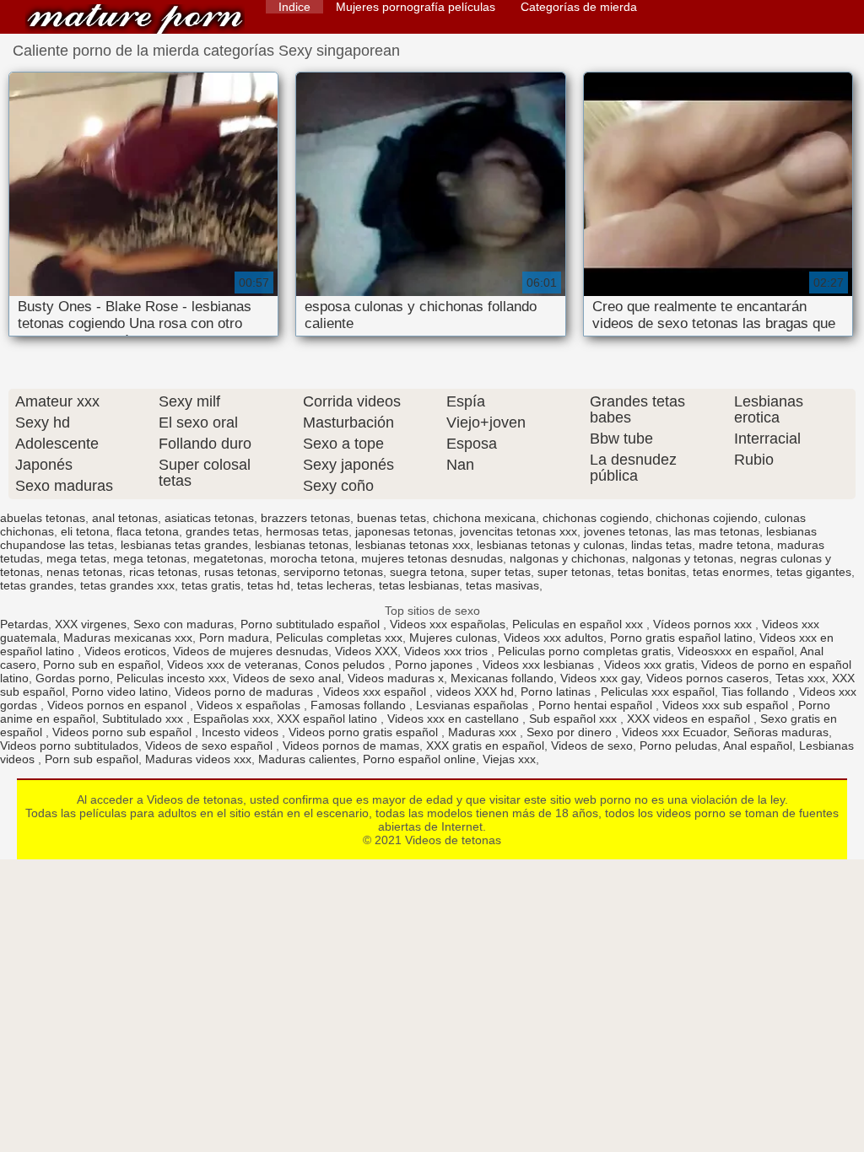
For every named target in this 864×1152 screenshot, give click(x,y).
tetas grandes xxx (127, 585)
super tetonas (574, 572)
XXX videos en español (690, 718)
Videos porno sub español (123, 732)
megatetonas (228, 558)
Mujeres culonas (453, 637)
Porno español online (419, 759)
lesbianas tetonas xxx (412, 545)
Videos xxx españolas (447, 624)
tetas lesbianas (419, 585)
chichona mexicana (484, 518)
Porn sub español (91, 759)
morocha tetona (312, 558)
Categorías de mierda (579, 6)
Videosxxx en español (736, 651)
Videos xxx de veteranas (232, 664)
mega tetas (76, 558)
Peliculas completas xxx (339, 637)
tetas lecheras (334, 585)
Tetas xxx (800, 678)
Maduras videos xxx (198, 759)
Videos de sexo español (210, 745)
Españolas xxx (231, 718)
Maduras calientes (307, 759)
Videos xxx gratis (649, 664)
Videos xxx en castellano (454, 718)
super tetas (501, 572)
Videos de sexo (592, 745)
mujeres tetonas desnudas (432, 558)
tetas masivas (502, 585)
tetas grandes (36, 585)
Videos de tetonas (135, 19)
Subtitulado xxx (144, 718)
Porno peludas (678, 745)
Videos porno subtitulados (69, 745)
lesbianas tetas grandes (184, 545)
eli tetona (85, 531)
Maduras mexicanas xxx (127, 637)
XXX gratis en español (485, 745)
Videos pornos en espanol (118, 705)
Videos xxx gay (600, 678)
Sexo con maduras (183, 624)
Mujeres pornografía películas (415, 6)
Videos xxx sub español (726, 705)
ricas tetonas (163, 572)
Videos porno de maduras (245, 691)
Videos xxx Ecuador (674, 732)
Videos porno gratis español (365, 732)
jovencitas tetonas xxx (518, 531)
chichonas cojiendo (707, 518)
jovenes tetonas (626, 531)
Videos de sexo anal (287, 678)
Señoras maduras (781, 732)
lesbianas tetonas (301, 545)
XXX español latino (329, 718)
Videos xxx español (376, 691)
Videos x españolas (250, 705)
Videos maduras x (396, 678)
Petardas (24, 624)
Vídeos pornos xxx (704, 624)
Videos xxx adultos (553, 637)
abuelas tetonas (42, 518)
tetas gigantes (813, 572)
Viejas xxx (509, 759)
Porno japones (435, 664)
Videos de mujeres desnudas (250, 651)
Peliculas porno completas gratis (584, 651)
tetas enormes (731, 572)
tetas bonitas (652, 572)
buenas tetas (391, 518)
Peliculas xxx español (658, 691)
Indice (294, 6)
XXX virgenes (91, 624)
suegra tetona (427, 572)
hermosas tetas (307, 531)
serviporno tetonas (333, 572)
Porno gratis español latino (681, 637)
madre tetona (734, 545)
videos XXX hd (475, 691)
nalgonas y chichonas (567, 558)
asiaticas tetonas (209, 518)
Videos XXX (366, 651)
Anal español (757, 745)
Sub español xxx (574, 718)
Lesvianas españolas (474, 705)
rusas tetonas (240, 572)
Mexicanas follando (502, 678)
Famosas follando (359, 705)
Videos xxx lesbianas (540, 664)
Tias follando (756, 691)
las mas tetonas (717, 531)
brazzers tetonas (305, 518)
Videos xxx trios (447, 651)
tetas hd (268, 585)
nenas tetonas (84, 572)
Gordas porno (72, 678)
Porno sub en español (101, 664)
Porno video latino (120, 691)
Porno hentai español (597, 705)
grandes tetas (222, 531)
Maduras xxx (484, 732)
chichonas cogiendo (596, 518)
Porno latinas (557, 691)
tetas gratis (210, 585)
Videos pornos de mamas (351, 745)
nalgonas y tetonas (682, 558)
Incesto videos (242, 732)
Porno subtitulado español (311, 624)
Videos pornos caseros (707, 678)
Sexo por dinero (570, 732)
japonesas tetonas (404, 531)
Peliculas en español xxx (579, 624)
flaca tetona (147, 531)
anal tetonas (125, 518)
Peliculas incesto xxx (171, 678)
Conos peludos (346, 664)
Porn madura (234, 637)
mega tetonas (149, 558)
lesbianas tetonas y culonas (550, 545)
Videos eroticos (125, 651)
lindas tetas (661, 545)
